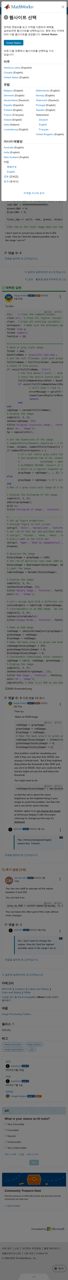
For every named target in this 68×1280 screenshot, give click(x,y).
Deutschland (11, 100)
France (8, 114)
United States (11, 77)
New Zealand (11, 157)
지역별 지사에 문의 (34, 193)
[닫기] (63, 7)
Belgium (8, 90)
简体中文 (12, 166)
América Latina (12, 67)
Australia (8, 147)
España (8, 105)
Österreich (41, 100)
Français (43, 129)
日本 (6, 176)
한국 (6, 181)
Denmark (9, 95)
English (43, 124)
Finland (8, 110)
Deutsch (43, 119)
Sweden (40, 110)
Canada (8, 72)
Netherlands (42, 90)
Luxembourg (11, 129)
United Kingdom (45, 134)
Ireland (8, 119)
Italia (6, 124)
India (6, 152)
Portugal (40, 105)
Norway (40, 95)
